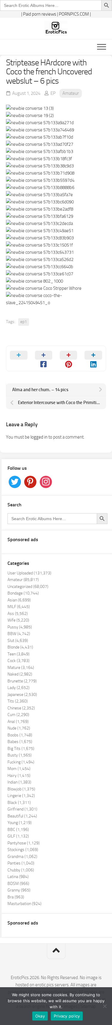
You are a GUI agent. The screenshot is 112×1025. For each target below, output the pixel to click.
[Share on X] (18, 358)
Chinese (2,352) (21, 708)
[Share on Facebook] (43, 358)
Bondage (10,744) (23, 593)
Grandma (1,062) (22, 856)
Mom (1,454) (18, 768)
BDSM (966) (18, 883)
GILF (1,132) (18, 836)
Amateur (70, 93)
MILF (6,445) (18, 606)
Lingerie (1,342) (21, 795)
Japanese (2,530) (22, 694)
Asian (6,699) (19, 600)
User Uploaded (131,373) (29, 573)
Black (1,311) (19, 802)
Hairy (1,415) (18, 775)
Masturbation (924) (24, 903)
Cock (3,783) (18, 660)
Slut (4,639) (17, 640)
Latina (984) (18, 876)
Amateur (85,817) (23, 579)
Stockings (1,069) (22, 849)
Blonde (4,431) (20, 647)
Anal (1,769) (18, 721)
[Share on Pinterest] (68, 358)
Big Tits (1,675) (20, 748)
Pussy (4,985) (19, 627)
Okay (40, 1016)
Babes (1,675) (19, 741)
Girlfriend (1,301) (22, 809)
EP (53, 93)
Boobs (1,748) (19, 735)
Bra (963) (15, 897)
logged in (38, 437)
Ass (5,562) (17, 613)
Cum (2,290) (18, 714)
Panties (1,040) (20, 863)
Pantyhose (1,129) (23, 843)
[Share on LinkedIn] (93, 358)
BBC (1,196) (18, 829)
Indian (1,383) (19, 782)
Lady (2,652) (18, 687)
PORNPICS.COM (74, 14)
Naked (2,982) (19, 674)
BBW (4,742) (18, 633)
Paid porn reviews (39, 14)
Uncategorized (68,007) (27, 586)
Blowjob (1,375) (21, 789)
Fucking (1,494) (20, 762)
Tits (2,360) (17, 701)
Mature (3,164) (20, 667)
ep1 (23, 321)
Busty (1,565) (19, 755)
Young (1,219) (19, 822)
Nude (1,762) (18, 728)
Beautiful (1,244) (22, 816)
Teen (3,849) (18, 654)
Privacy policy (67, 1016)
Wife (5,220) (18, 620)
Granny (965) (18, 890)
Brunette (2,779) (22, 681)
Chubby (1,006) (20, 870)
